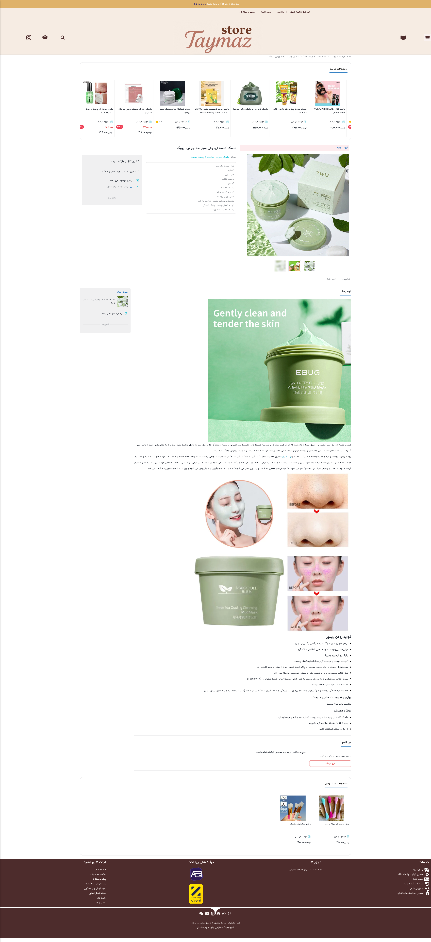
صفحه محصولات (98, 874)
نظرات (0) (331, 279)
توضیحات (345, 279)
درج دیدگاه (330, 763)
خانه (349, 56)
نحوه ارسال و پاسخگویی (95, 888)
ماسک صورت (315, 56)
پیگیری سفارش (247, 12)
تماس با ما (101, 903)
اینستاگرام (101, 898)
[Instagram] (29, 37)
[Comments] (201, 914)
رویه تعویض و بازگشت (95, 884)
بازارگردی (280, 12)
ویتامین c (285, 456)
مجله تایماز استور (97, 893)
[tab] (345, 279)
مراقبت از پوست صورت (334, 56)
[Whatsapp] (224, 914)
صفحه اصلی (100, 870)
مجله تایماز (265, 12)
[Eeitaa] (213, 914)
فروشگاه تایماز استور (299, 12)
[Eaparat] (218, 914)
